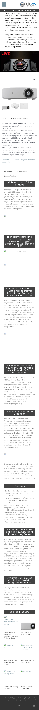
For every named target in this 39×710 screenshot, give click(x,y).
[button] (34, 79)
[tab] (8, 172)
